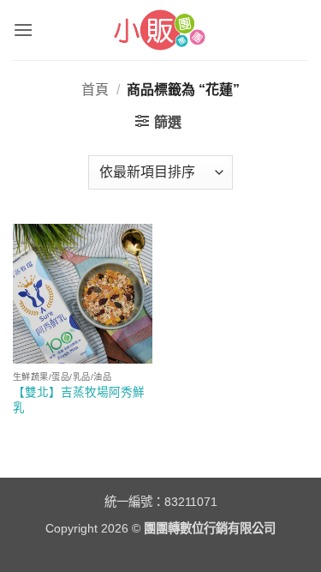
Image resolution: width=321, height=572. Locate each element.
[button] (23, 30)
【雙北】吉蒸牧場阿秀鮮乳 (79, 400)
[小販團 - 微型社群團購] (160, 30)
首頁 (95, 89)
